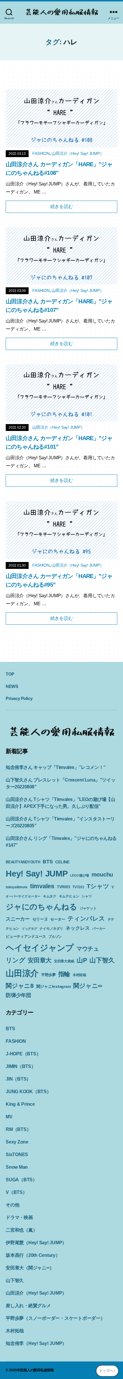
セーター (57, 919)
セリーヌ (40, 919)
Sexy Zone (17, 1141)
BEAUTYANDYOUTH (23, 862)
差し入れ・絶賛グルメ (28, 1305)
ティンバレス (86, 918)
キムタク (49, 896)
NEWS (12, 686)
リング (15, 960)
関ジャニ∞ (87, 985)
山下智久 (102, 960)
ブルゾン (55, 936)
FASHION (40, 153)
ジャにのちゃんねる (41, 906)
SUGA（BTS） (21, 1179)
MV (9, 1116)
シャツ (87, 896)
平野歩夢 (48, 975)
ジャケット (88, 908)
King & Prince (20, 1104)
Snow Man (17, 1167)
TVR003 (63, 887)
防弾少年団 (18, 995)
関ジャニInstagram (53, 986)
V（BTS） (16, 1192)
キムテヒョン (69, 896)
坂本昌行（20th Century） (33, 1255)
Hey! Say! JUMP (37, 873)
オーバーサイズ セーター (23, 896)
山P (82, 960)
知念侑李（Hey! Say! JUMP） (36, 1343)
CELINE (62, 862)
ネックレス (78, 928)
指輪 (64, 974)
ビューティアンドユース (26, 936)
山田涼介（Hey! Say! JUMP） (77, 153)
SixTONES (17, 1154)
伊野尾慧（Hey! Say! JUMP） (36, 1242)
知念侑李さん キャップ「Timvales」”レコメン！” (56, 767)
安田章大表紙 (64, 961)
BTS (48, 861)
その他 (12, 1204)
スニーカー (18, 918)
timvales (42, 886)
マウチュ (87, 948)
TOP (10, 674)
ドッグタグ (29, 928)
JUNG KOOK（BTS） (28, 1091)
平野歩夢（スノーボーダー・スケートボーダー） (55, 1318)
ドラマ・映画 (19, 1217)
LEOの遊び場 (79, 875)
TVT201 (78, 887)
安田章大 (39, 960)
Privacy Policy (19, 698)
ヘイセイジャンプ (40, 947)
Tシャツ (98, 886)
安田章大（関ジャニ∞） (30, 1267)
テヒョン (12, 929)
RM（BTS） (18, 1129)
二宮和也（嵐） (21, 1230)
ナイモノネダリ (51, 928)
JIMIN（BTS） (21, 1066)
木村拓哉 (79, 975)
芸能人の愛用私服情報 (37, 1370)
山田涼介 (22, 973)
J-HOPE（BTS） (23, 1053)
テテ (111, 919)
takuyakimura (16, 887)
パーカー (99, 929)
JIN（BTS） (18, 1079)
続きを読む (61, 206)
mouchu (102, 874)
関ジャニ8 (20, 985)
